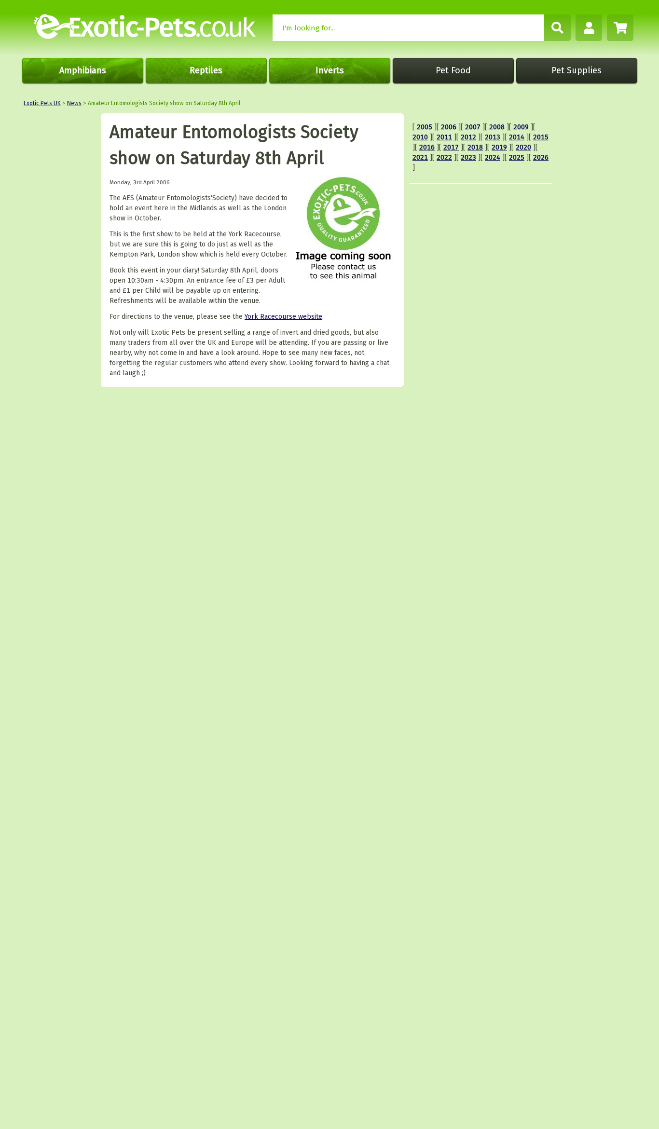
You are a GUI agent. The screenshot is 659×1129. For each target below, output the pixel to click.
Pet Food (453, 70)
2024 (492, 157)
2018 (475, 147)
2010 (420, 137)
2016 (427, 147)
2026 (541, 157)
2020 (523, 147)
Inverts (330, 70)
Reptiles (206, 70)
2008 (497, 127)
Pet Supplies (576, 70)
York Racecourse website (283, 317)
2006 (448, 127)
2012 (468, 137)
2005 (424, 127)
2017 (451, 147)
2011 (444, 137)
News (74, 103)
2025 (516, 157)
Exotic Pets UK (42, 103)
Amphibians (82, 70)
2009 (521, 127)
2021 (420, 157)
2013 (492, 137)
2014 (516, 137)
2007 (473, 127)
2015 (541, 137)
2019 (499, 147)
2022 (444, 157)
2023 (468, 157)
